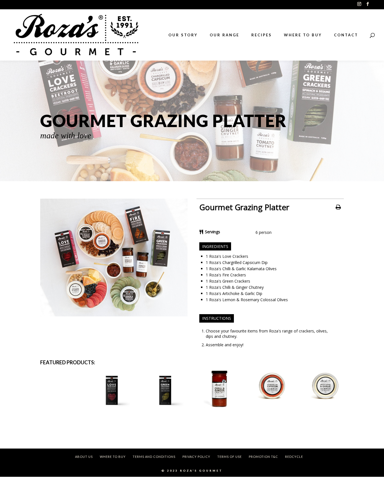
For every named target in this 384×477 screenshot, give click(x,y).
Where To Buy (113, 456)
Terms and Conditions (154, 456)
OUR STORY (183, 35)
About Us (84, 456)
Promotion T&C (263, 456)
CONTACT (346, 35)
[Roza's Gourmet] (114, 314)
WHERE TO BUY (303, 35)
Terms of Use (229, 456)
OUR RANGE (224, 35)
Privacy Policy (196, 456)
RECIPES (261, 35)
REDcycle (294, 456)
